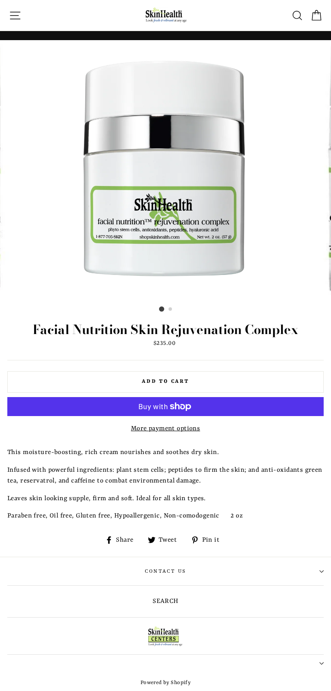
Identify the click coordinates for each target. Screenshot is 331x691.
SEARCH (165, 601)
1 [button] (161, 309)
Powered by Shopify (166, 683)
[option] (165, 172)
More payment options (165, 428)
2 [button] (171, 309)
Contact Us (165, 571)
